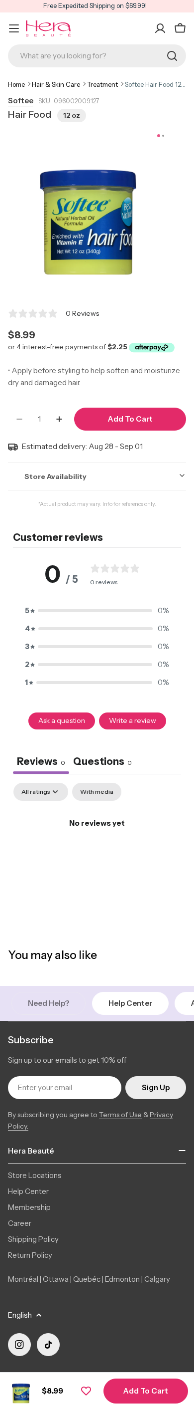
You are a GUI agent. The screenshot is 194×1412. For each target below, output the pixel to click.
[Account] (160, 28)
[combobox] (97, 55)
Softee (20, 100)
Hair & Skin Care (56, 84)
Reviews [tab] (41, 761)
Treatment (102, 84)
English (20, 1315)
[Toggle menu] (14, 28)
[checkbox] (96, 792)
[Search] (172, 56)
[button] (97, 611)
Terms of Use (120, 1114)
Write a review (132, 720)
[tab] (102, 762)
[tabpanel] (97, 857)
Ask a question (61, 720)
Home (16, 84)
